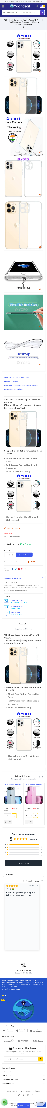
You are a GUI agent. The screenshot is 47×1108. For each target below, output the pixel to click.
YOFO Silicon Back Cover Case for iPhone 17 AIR (13, 784)
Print (32, 562)
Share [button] (7, 570)
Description (24, 624)
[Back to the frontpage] (24, 27)
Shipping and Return (23, 629)
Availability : (13, 544)
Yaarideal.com (28, 1091)
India (38, 1091)
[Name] (40, 1059)
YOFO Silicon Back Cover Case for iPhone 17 (34, 784)
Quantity (8, 551)
